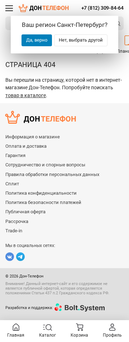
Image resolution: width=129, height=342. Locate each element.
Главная (15, 335)
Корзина (79, 335)
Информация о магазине (32, 136)
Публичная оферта (25, 211)
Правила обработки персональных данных (52, 174)
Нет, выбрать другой (81, 40)
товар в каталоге (25, 95)
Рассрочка (16, 221)
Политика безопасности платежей (43, 202)
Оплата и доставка (26, 146)
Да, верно (36, 40)
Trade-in (13, 230)
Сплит (12, 183)
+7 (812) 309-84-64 (102, 8)
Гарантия (15, 155)
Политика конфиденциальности (41, 193)
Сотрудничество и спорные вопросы (45, 164)
